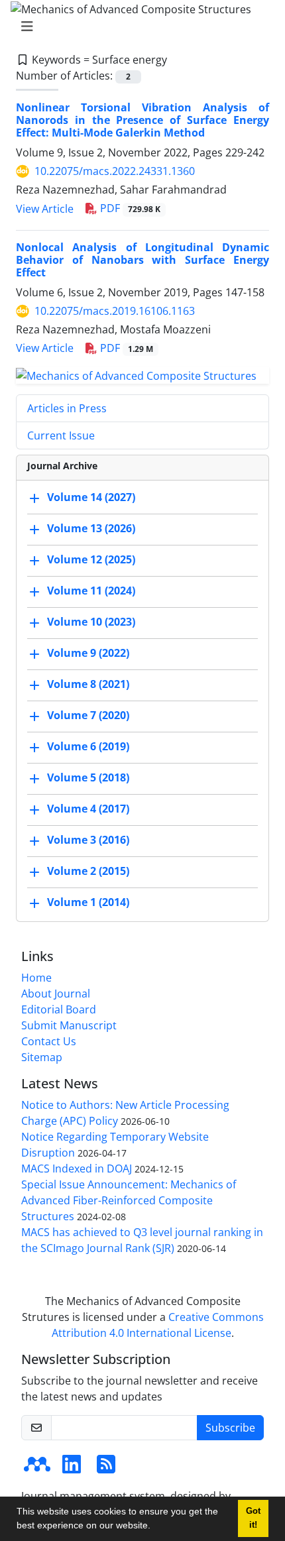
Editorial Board (58, 1009)
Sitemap (41, 1057)
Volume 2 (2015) (88, 871)
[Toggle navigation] (138, 26)
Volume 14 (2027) (91, 497)
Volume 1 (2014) (88, 902)
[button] (155, 1527)
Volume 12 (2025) (91, 559)
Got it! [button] (253, 1518)
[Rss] (106, 1468)
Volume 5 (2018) (88, 777)
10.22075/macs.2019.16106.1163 (114, 311)
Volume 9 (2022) (88, 653)
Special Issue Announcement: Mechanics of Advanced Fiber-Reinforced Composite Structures (128, 1200)
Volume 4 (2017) (88, 808)
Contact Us (48, 1041)
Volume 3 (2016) (88, 839)
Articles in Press (67, 408)
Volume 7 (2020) (88, 715)
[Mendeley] (37, 1468)
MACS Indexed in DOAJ (76, 1168)
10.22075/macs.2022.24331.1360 (114, 171)
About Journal (55, 993)
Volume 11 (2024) (91, 590)
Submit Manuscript (69, 1025)
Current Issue (61, 435)
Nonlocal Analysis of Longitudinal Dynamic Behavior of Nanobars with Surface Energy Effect (142, 260)
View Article (45, 208)
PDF (128, 208)
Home (36, 977)
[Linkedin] (71, 1468)
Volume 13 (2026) (91, 528)
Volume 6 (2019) (88, 746)
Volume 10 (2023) (91, 621)
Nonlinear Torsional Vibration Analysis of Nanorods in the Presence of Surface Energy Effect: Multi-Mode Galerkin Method (142, 120)
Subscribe (230, 1427)
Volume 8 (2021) (88, 684)
